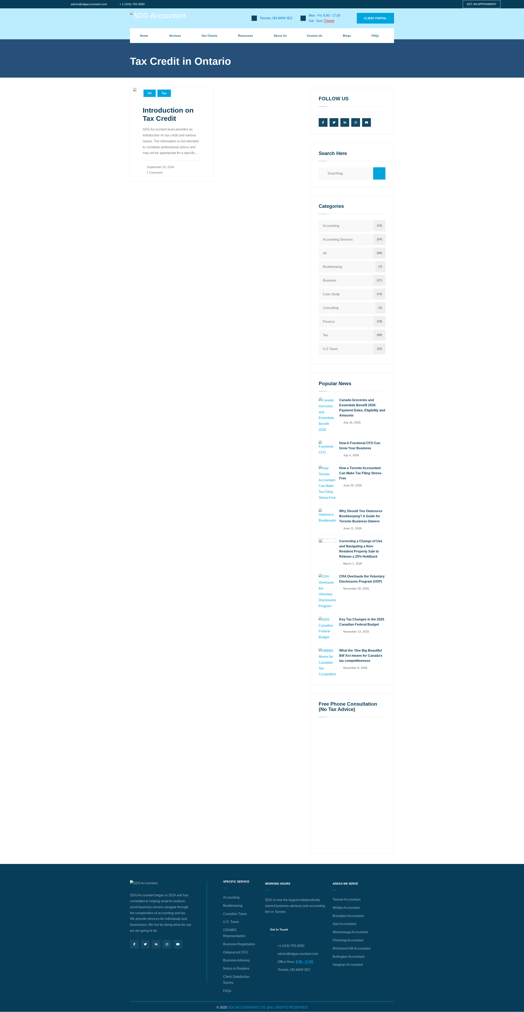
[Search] (379, 173)
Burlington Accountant (349, 956)
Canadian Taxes (235, 914)
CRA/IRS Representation (234, 933)
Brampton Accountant (348, 916)
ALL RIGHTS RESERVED (288, 1007)
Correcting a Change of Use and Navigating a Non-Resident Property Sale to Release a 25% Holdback (360, 548)
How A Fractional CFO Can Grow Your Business (359, 445)
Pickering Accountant (348, 940)
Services (175, 35)
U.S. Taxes (231, 922)
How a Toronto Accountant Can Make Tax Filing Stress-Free (360, 473)
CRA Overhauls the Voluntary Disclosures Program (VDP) (362, 579)
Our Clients (209, 35)
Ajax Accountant (344, 924)
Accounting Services (338, 239)
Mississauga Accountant (350, 932)
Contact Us (314, 35)
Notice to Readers (236, 968)
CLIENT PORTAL (375, 18)
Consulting (331, 308)
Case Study (331, 294)
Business (329, 280)
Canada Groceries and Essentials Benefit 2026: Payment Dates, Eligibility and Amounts (362, 407)
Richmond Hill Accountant (351, 948)
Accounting (331, 226)
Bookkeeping (332, 266)
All (149, 93)
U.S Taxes (330, 349)
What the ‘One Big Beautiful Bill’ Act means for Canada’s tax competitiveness (360, 655)
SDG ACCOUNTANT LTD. (247, 1007)
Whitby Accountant (346, 907)
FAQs (375, 35)
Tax (164, 93)
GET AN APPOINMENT (482, 4)
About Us (280, 35)
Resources (245, 35)
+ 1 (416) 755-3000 (132, 4)
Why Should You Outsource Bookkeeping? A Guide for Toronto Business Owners (360, 516)
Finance (329, 321)
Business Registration (239, 944)
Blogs (347, 35)
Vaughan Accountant (348, 964)
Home (144, 35)
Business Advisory (236, 960)
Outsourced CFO (235, 952)
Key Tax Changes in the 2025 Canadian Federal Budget (361, 622)
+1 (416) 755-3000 (291, 945)
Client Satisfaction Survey (236, 979)
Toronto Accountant (346, 899)
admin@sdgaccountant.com (89, 4)
